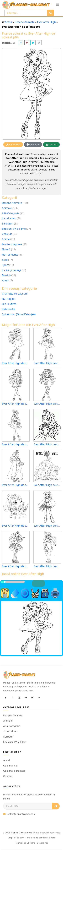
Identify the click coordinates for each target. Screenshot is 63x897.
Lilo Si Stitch (9, 304)
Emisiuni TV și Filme (14, 228)
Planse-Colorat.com (21, 832)
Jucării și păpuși (11, 270)
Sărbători (7, 223)
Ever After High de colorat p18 (16, 363)
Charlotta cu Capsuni (14, 293)
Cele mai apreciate (14, 770)
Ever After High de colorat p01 (16, 485)
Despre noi (42, 843)
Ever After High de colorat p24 (47, 403)
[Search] (50, 13)
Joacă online (14, 144)
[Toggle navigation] (57, 4)
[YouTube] (25, 697)
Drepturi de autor (16, 838)
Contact (8, 776)
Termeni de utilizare (25, 843)
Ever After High (46, 22)
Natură (6, 249)
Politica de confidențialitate (41, 838)
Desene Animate (25, 22)
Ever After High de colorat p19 (47, 525)
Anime (6, 239)
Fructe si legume (12, 244)
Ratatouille (8, 309)
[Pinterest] (12, 697)
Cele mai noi (10, 765)
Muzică (6, 275)
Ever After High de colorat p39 (16, 525)
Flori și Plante (10, 254)
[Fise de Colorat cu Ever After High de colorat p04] (31, 93)
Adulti (5, 280)
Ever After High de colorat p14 (16, 403)
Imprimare (34, 144)
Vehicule (7, 234)
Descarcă (52, 144)
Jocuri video (9, 218)
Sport (5, 265)
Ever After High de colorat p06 (16, 566)
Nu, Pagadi (8, 299)
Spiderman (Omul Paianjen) (19, 314)
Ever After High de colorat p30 (47, 444)
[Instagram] (19, 697)
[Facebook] (5, 697)
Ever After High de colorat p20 (47, 363)
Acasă (8, 22)
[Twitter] (32, 697)
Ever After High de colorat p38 (47, 485)
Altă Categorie (10, 213)
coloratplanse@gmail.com (21, 814)
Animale (7, 208)
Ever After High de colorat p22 (47, 566)
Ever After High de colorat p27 (16, 444)
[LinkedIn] (39, 697)
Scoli (5, 260)
